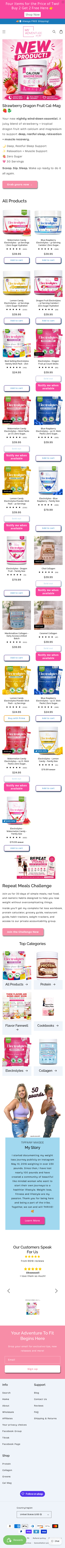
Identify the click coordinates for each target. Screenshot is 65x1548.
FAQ (36, 1412)
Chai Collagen (48, 568)
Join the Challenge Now (23, 931)
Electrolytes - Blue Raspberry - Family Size (48, 499)
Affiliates (7, 1418)
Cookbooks (46, 1025)
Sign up (32, 1368)
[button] (54, 31)
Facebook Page (11, 1444)
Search (6, 1392)
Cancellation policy (43, 1543)
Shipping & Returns (45, 1418)
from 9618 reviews (32, 1260)
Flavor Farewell (16, 1025)
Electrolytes (15, 1071)
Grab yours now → (20, 184)
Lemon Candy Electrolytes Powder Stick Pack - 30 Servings (16, 501)
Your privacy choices (14, 1424)
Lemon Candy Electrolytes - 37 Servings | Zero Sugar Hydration (16, 303)
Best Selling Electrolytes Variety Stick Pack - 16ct (17, 362)
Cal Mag (7, 1483)
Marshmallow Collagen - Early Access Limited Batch (17, 636)
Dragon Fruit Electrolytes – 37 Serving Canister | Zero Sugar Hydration (48, 303)
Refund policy (39, 1538)
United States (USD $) (31, 1514)
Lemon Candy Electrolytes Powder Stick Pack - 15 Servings (16, 701)
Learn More (32, 1220)
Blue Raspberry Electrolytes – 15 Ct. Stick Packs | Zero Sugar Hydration (48, 701)
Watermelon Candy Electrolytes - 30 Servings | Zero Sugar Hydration (16, 242)
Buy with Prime (16, 718)
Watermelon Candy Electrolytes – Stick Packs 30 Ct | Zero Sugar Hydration (16, 431)
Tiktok (5, 1437)
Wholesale (8, 1412)
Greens (6, 1476)
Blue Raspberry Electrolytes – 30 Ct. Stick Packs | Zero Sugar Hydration (48, 431)
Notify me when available (48, 387)
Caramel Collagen (48, 633)
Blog (36, 1392)
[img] (32, 1256)
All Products (14, 984)
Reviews (38, 1405)
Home (5, 1399)
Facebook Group (12, 1431)
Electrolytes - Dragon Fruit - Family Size (16, 569)
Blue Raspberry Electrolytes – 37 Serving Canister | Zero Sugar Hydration (48, 243)
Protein (46, 984)
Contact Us (40, 1399)
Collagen (46, 1071)
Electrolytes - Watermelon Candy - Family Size (16, 831)
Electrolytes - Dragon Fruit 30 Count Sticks (48, 362)
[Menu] (3, 31)
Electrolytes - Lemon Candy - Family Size (48, 759)
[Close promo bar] (63, 2)
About (5, 1405)
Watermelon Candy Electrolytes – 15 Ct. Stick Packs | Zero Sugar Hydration (16, 761)
